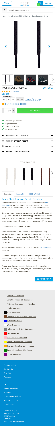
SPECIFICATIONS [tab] (34, 194)
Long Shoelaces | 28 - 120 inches (19, 16)
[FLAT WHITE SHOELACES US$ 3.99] (10, 177)
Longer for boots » (33, 99)
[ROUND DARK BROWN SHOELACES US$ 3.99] (45, 177)
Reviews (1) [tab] (20, 194)
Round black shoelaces (40, 16)
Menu (8, 3)
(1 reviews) (15, 91)
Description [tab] (8, 194)
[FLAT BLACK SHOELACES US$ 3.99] (28, 177)
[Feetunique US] (24, 3)
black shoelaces (44, 247)
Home (4, 16)
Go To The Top (43, 279)
